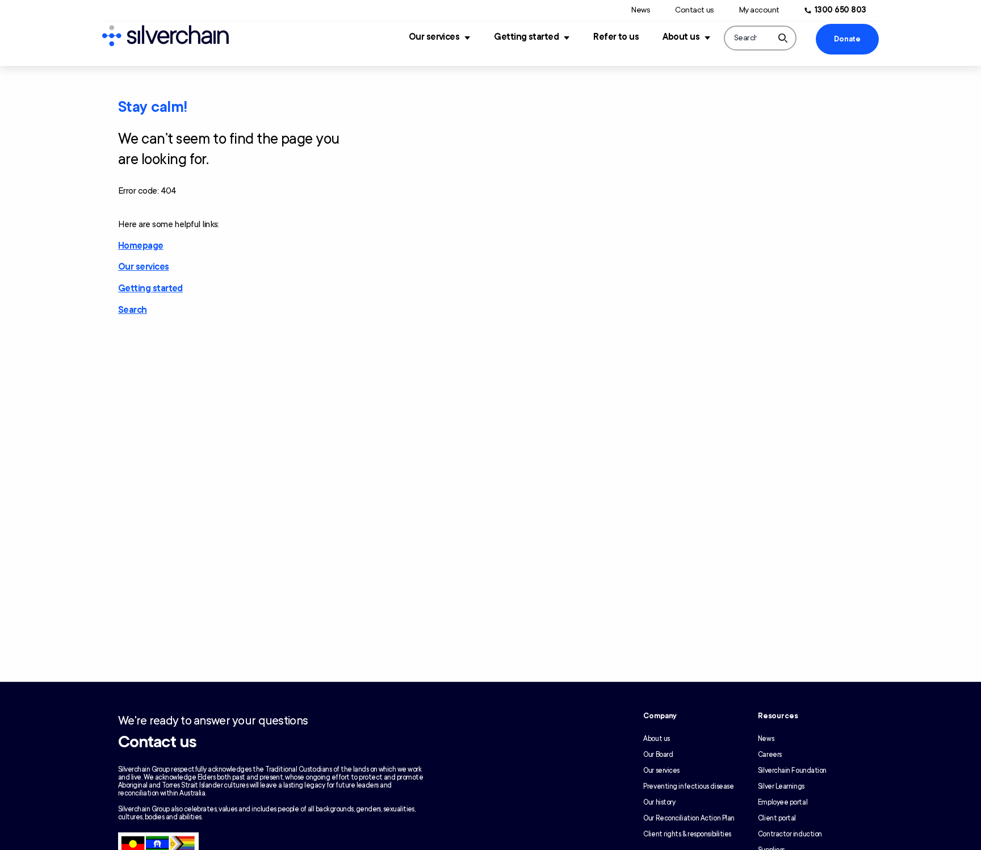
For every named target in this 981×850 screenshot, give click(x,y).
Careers (770, 754)
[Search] (783, 38)
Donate (847, 39)
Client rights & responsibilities (687, 834)
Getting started (526, 37)
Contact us (694, 10)
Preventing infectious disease (688, 786)
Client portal (777, 818)
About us (681, 37)
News (640, 10)
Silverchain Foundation (792, 770)
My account (759, 10)
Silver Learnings (781, 786)
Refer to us (616, 37)
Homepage (141, 246)
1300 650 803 (840, 10)
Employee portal (782, 802)
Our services (434, 37)
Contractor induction (790, 834)
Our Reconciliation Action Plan (689, 818)
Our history (659, 802)
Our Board (658, 754)
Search (132, 310)
